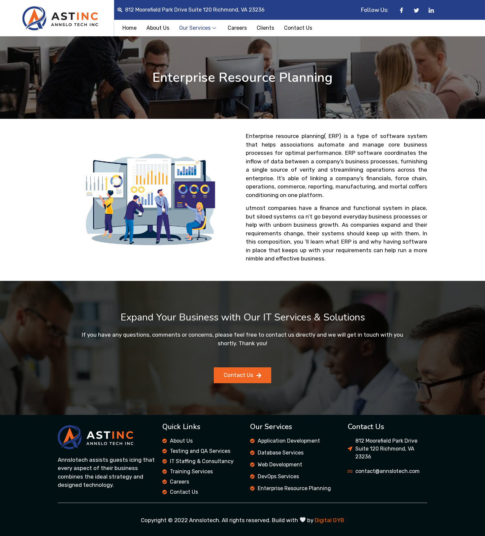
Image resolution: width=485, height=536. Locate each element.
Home (129, 28)
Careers (237, 28)
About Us (157, 28)
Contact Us (298, 28)
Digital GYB (329, 520)
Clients (265, 28)
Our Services (194, 28)
